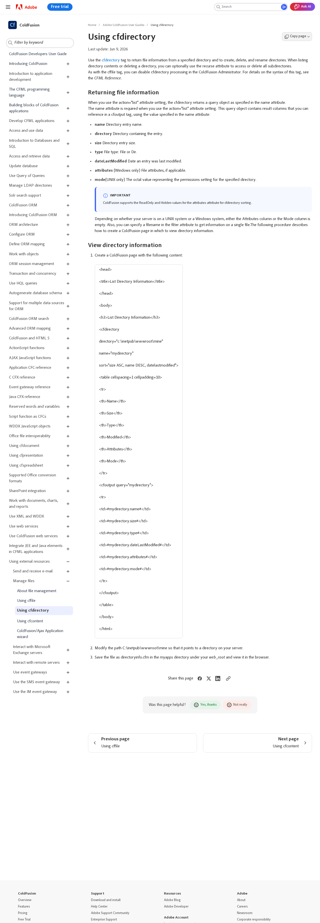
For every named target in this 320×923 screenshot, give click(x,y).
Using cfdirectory (33, 611)
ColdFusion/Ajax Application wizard (40, 634)
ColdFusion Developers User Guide (38, 54)
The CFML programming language (29, 93)
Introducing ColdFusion (28, 64)
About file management (36, 591)
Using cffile (26, 601)
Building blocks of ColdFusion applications (33, 108)
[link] (26, 7)
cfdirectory (111, 60)
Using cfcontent (30, 621)
